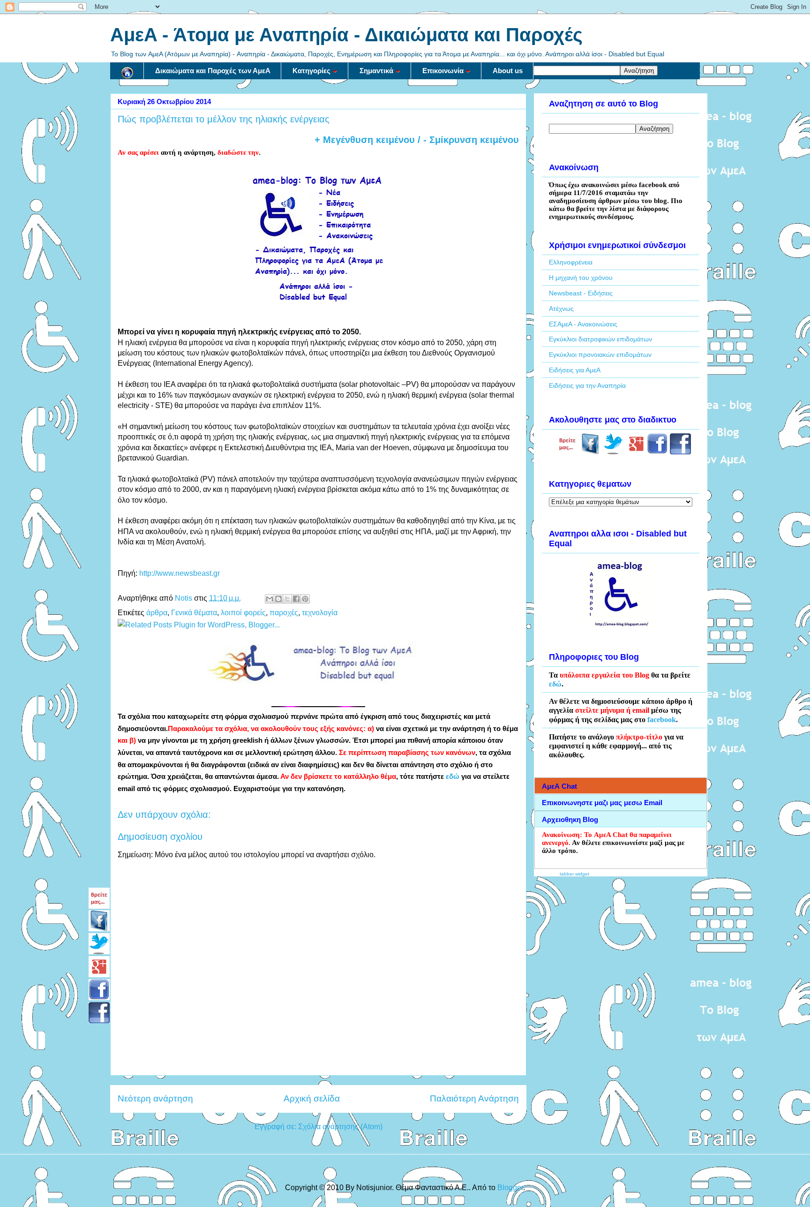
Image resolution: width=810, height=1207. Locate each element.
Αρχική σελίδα (312, 1098)
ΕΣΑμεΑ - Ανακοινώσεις (583, 324)
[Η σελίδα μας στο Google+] (636, 452)
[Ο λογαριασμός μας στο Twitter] (613, 452)
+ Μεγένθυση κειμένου (365, 140)
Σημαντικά (376, 71)
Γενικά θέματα (194, 613)
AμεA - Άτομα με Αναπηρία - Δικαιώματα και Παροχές (346, 34)
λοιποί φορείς (243, 613)
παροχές (284, 613)
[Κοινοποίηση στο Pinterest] (305, 599)
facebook (661, 720)
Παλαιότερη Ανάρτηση (474, 1098)
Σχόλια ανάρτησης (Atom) (340, 1127)
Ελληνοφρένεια (570, 262)
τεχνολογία (320, 613)
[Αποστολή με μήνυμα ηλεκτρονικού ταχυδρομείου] (269, 599)
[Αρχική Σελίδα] (127, 70)
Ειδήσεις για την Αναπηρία (587, 385)
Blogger (510, 1188)
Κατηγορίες (311, 71)
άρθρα (156, 613)
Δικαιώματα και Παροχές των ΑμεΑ (212, 71)
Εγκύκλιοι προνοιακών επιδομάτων (600, 354)
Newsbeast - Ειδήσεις (581, 293)
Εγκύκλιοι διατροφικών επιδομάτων (600, 339)
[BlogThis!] (278, 599)
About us (508, 71)
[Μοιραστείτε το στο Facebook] (296, 599)
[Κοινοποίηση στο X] (287, 599)
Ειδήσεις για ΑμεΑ (574, 370)
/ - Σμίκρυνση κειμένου (467, 140)
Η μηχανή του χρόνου (581, 277)
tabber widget (574, 873)
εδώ (452, 776)
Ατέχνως (561, 308)
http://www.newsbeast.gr (179, 573)
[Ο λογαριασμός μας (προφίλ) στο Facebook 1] (657, 452)
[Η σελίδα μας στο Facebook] (590, 452)
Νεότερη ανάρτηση (155, 1098)
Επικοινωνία (443, 71)
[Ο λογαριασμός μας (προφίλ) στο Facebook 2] (680, 452)
